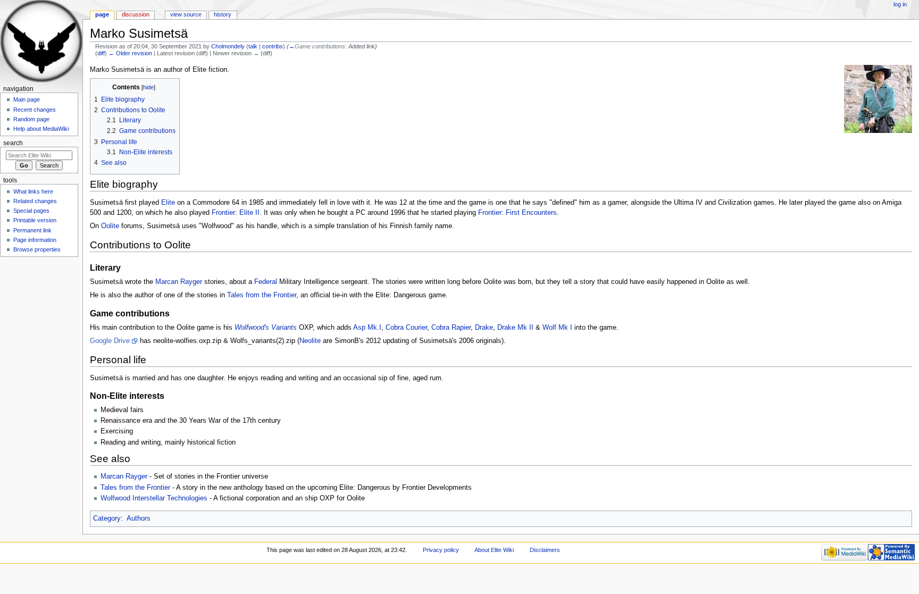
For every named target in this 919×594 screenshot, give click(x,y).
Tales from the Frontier (261, 295)
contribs (272, 46)
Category (107, 518)
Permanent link (32, 230)
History (222, 14)
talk (252, 46)
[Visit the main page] (41, 41)
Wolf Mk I (557, 327)
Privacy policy (441, 550)
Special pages (31, 210)
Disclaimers (545, 550)
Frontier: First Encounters (517, 212)
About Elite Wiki (494, 550)
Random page (31, 119)
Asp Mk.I (367, 327)
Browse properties (37, 249)
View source (186, 14)
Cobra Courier (406, 327)
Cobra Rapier (451, 327)
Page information (34, 240)
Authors (139, 518)
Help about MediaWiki (41, 129)
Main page (26, 99)
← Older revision (130, 53)
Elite (168, 202)
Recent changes (34, 109)
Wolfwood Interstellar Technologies (154, 498)
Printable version (34, 220)
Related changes (35, 201)
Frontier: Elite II (236, 212)
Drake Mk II (515, 327)
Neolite (310, 341)
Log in (900, 4)
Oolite (110, 226)
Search (13, 143)
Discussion (135, 14)
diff (101, 53)
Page (102, 14)
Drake (484, 327)
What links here (33, 191)
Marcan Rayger (178, 282)
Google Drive (110, 341)
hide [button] (148, 87)
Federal (265, 282)
